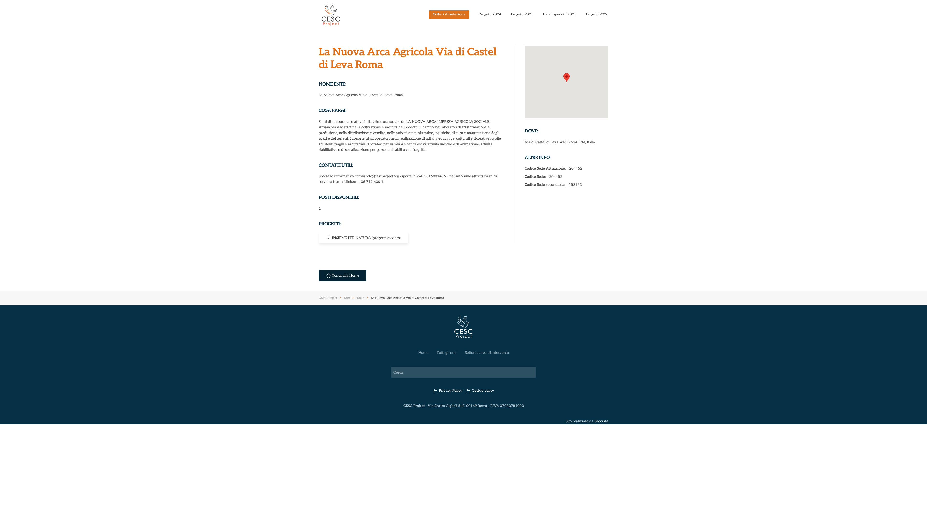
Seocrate (601, 421)
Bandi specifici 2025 (559, 14)
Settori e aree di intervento (487, 352)
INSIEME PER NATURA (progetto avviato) (366, 238)
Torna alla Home (345, 275)
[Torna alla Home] (331, 14)
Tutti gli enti (446, 352)
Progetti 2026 (597, 14)
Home (423, 352)
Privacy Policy (450, 390)
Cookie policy (483, 390)
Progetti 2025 (522, 14)
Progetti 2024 (490, 14)
